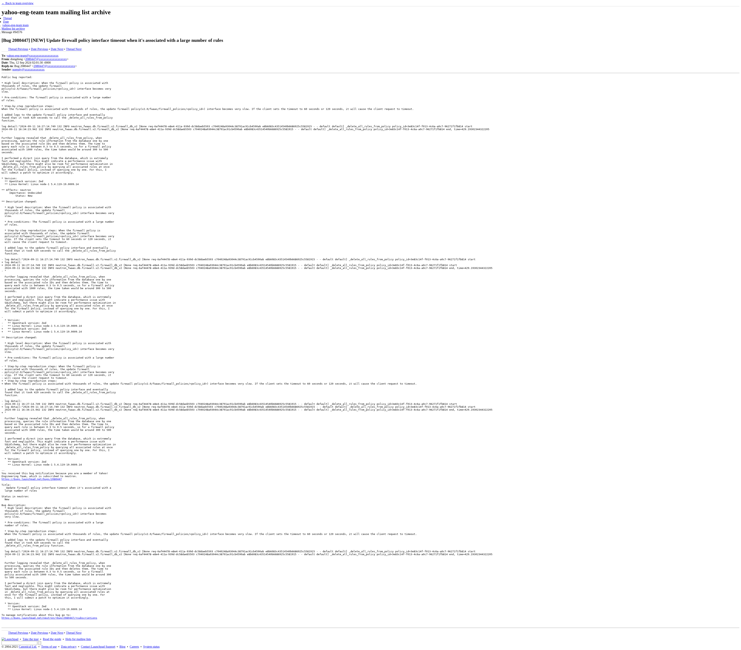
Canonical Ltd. (28, 646)
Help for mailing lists (78, 639)
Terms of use (49, 646)
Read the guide (52, 639)
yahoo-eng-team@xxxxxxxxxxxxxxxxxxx (32, 55)
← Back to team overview (18, 3)
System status (151, 646)
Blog (122, 646)
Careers (134, 646)
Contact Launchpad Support (98, 646)
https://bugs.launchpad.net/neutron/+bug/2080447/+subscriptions (49, 617)
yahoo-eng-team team (15, 25)
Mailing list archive (13, 28)
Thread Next (73, 49)
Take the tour (31, 639)
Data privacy (69, 646)
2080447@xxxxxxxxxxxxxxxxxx (46, 59)
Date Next (57, 49)
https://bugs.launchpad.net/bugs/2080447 (32, 479)
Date (6, 21)
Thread (7, 18)
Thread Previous (18, 49)
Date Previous (39, 49)
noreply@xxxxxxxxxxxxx (28, 69)
